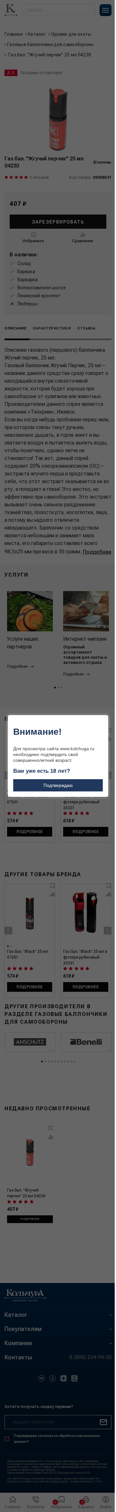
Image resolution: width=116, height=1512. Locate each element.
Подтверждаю (58, 785)
